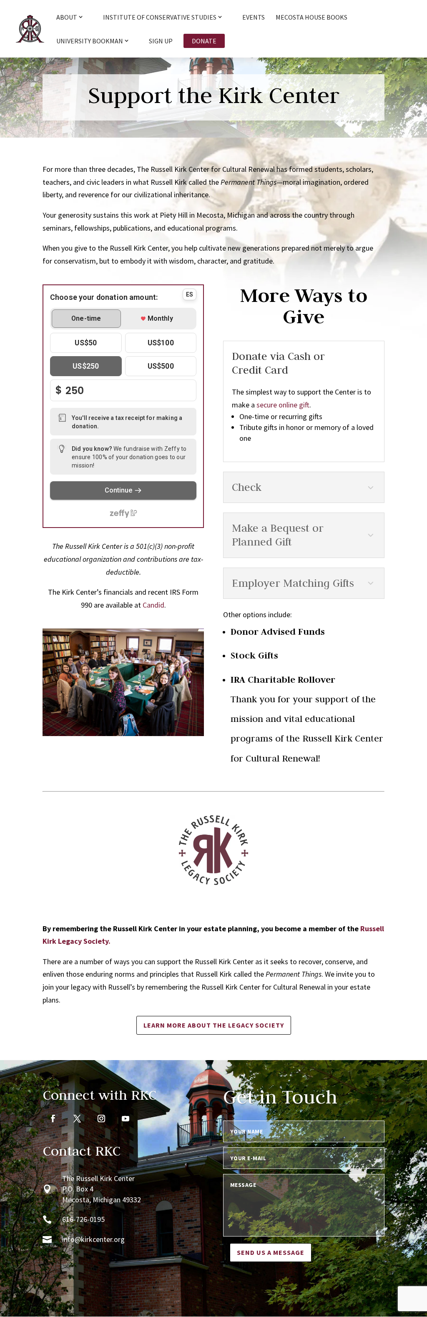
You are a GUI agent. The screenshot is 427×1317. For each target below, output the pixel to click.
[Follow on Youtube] (125, 1118)
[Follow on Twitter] (77, 1118)
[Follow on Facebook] (53, 1118)
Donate (204, 41)
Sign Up (161, 41)
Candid (153, 605)
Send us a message (270, 1252)
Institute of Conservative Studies (159, 17)
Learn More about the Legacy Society (213, 1025)
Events (253, 17)
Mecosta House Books (311, 17)
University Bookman (89, 41)
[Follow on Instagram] (101, 1118)
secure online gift (282, 405)
